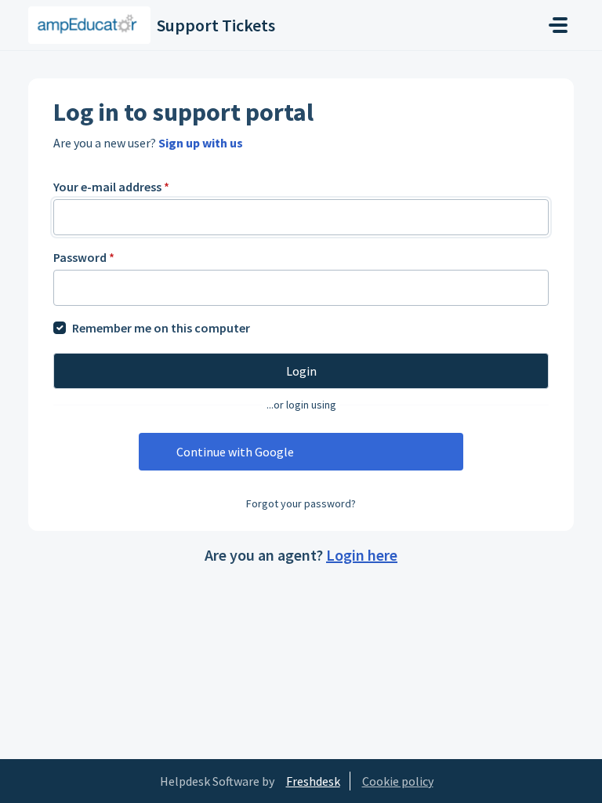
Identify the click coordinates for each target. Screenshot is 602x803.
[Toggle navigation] (558, 25)
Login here (361, 555)
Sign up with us (200, 143)
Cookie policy (397, 781)
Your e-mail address (111, 186)
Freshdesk (313, 781)
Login (301, 371)
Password (83, 257)
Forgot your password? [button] (301, 503)
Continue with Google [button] (235, 452)
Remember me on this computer (161, 328)
